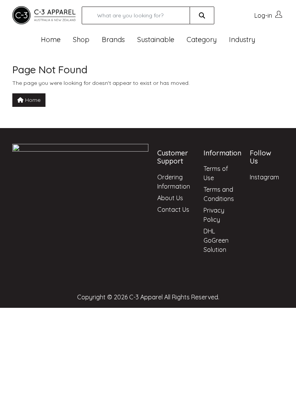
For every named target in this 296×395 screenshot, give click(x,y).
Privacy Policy (214, 214)
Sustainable (155, 39)
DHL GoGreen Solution (216, 240)
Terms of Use (216, 173)
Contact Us (173, 209)
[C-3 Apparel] (44, 14)
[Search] (202, 15)
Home (51, 39)
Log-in (263, 15)
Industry (242, 39)
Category (202, 39)
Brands (113, 39)
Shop (81, 39)
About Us (170, 198)
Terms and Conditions (219, 194)
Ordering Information (173, 181)
